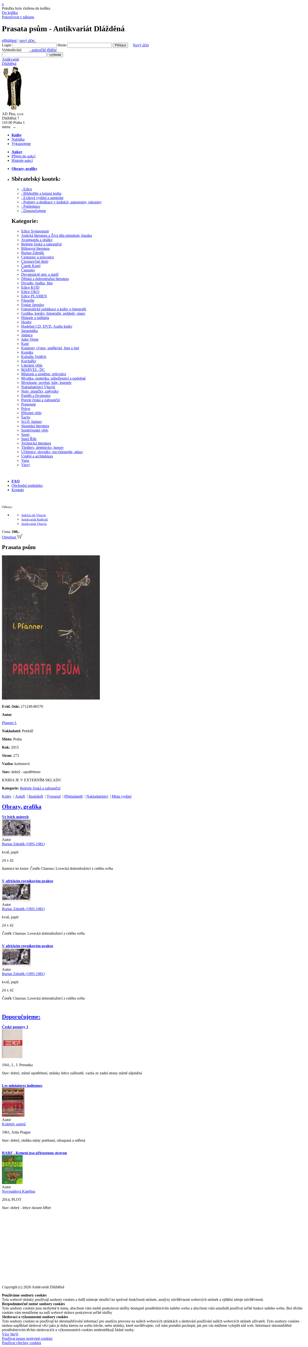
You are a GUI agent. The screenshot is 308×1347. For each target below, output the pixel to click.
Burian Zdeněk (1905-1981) (23, 844)
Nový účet (141, 45)
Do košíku (10, 13)
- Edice (26, 189)
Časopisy (28, 270)
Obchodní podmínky (27, 485)
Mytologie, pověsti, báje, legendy (46, 383)
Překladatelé (73, 796)
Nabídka (18, 139)
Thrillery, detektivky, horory (42, 447)
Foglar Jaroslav (32, 305)
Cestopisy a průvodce (37, 257)
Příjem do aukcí (23, 156)
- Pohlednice (30, 206)
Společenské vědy (35, 430)
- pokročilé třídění (43, 50)
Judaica (26, 335)
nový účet (27, 40)
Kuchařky (28, 361)
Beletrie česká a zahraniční (41, 244)
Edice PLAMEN (34, 296)
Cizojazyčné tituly (35, 261)
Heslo (62, 45)
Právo (25, 409)
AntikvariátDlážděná (10, 61)
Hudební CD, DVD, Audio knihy (46, 326)
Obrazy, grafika (21, 806)
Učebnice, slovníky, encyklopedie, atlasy (52, 452)
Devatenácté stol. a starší (39, 274)
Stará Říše (29, 439)
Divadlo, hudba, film (37, 283)
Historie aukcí (22, 160)
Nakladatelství (97, 796)
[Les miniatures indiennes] (13, 1115)
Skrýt (14, 1334)
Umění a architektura (37, 456)
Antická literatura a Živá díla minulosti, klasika (56, 235)
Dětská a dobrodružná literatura (45, 279)
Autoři (20, 796)
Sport (25, 434)
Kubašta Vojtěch (33, 357)
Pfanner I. (9, 723)
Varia (25, 460)
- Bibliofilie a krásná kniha (41, 193)
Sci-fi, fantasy (31, 422)
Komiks (27, 352)
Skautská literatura (35, 426)
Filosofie (27, 300)
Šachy (26, 417)
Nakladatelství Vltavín (38, 387)
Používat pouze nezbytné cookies (27, 1338)
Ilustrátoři (36, 796)
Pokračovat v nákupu (18, 17)
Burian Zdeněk (32, 253)
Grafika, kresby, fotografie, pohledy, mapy (53, 313)
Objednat (9, 537)
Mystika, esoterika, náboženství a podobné (53, 378)
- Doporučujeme (33, 211)
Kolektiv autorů (14, 1124)
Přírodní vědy (31, 413)
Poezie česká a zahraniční (40, 400)
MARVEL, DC (33, 370)
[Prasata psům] (51, 698)
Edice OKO (30, 292)
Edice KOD (30, 287)
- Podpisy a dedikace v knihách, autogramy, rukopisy (61, 202)
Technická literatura (36, 443)
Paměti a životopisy (36, 396)
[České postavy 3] (12, 1057)
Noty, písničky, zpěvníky (40, 391)
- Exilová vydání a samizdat (42, 198)
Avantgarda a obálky (37, 240)
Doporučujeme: (21, 1017)
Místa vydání (121, 796)
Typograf (54, 796)
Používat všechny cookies (21, 1343)
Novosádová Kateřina (18, 1191)
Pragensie (28, 404)
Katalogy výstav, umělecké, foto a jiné (50, 348)
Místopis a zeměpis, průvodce (43, 374)
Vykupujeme (21, 144)
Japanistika (29, 331)
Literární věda (31, 365)
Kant (25, 344)
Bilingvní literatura (35, 248)
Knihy (7, 796)
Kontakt (18, 490)
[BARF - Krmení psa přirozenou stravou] (12, 1183)
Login (6, 45)
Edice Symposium (35, 231)
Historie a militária (35, 318)
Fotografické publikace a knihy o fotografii (53, 309)
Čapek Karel (30, 266)
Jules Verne (29, 339)
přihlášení (9, 40)
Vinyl (25, 465)
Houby (26, 322)
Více (5, 1334)
